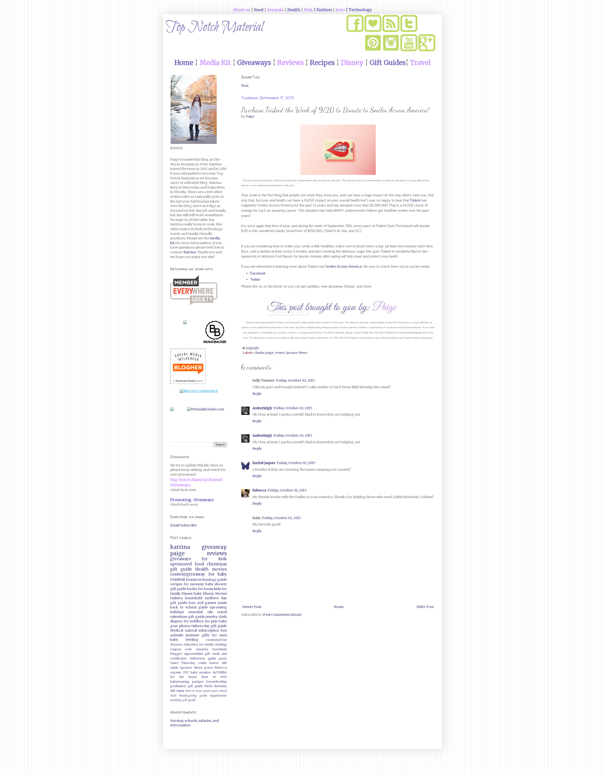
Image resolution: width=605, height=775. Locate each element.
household (193, 598)
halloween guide (203, 658)
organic (176, 672)
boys (199, 691)
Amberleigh (262, 408)
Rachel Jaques (263, 463)
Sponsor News (296, 352)
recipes (176, 584)
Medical (176, 630)
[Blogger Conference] (199, 391)
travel (222, 612)
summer (192, 635)
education (191, 644)
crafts (202, 663)
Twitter (255, 279)
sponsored (181, 564)
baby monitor (200, 672)
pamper (198, 681)
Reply (257, 394)
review (279, 352)
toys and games (202, 603)
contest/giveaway (187, 574)
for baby (217, 574)
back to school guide (189, 607)
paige (269, 352)
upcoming (218, 607)
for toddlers (194, 621)
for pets (211, 621)
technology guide (212, 579)
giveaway (214, 547)
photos (184, 626)
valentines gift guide (187, 617)
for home (205, 589)
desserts (176, 644)
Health (202, 569)
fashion (176, 598)
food (199, 564)
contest (177, 579)
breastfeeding (216, 681)
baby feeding (184, 639)
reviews (217, 553)
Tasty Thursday (182, 663)
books (192, 589)
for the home (183, 677)
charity (259, 352)
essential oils (200, 612)
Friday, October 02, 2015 (295, 380)
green (208, 667)
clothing (221, 644)
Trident (415, 200)
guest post (210, 691)
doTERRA (220, 672)
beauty (191, 579)
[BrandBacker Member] (215, 332)
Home (339, 607)
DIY (186, 672)
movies (219, 569)
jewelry (212, 617)
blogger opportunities (186, 653)
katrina (180, 547)
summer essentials (211, 649)
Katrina (189, 252)
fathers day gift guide (209, 626)
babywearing (179, 681)
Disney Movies (215, 593)
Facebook (258, 273)
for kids (214, 558)
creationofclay (216, 640)
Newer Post (251, 607)
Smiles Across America (343, 266)
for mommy (194, 584)
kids (217, 589)
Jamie (222, 603)
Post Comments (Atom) (282, 614)
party (223, 658)
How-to (190, 691)
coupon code (181, 649)
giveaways (180, 558)
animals (176, 635)
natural (191, 630)
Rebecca (259, 490)
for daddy (206, 644)
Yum (244, 85)
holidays (177, 612)
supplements (218, 695)
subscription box (212, 630)
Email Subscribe (183, 525)
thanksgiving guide (193, 695)
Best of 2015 (214, 677)
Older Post (425, 607)
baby (198, 593)
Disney (187, 593)
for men (219, 635)
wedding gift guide (183, 700)
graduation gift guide (186, 686)
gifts (205, 635)
